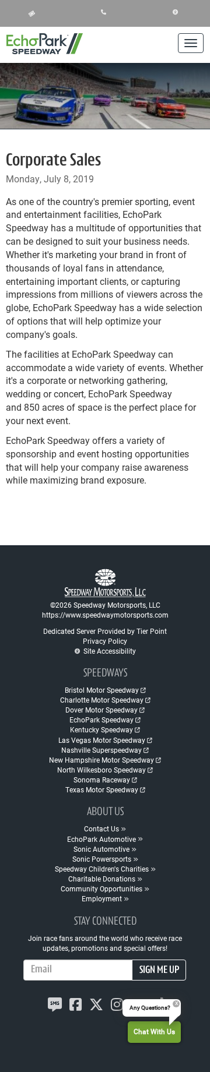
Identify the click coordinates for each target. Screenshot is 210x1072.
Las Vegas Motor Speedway (101, 740)
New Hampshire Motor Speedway (101, 759)
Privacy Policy (105, 641)
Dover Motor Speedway (101, 709)
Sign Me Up (159, 970)
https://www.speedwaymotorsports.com (105, 614)
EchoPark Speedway (101, 719)
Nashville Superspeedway (101, 749)
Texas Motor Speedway (101, 789)
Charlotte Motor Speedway (102, 699)
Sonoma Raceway (102, 779)
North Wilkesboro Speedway (101, 769)
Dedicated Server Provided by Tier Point (105, 631)
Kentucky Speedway (101, 729)
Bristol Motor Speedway (102, 689)
